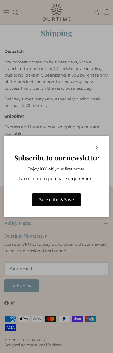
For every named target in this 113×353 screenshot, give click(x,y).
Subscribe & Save (56, 199)
